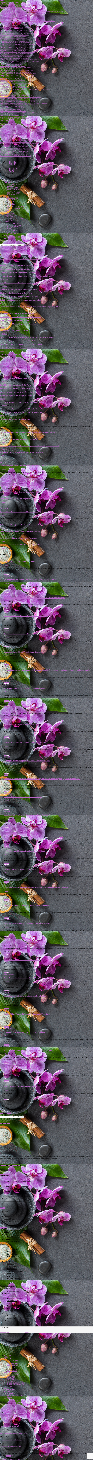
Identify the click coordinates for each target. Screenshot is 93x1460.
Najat (3, 423)
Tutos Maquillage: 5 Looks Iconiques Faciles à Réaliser (15, 39)
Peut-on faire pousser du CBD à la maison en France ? (15, 156)
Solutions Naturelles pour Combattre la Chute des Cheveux (16, 53)
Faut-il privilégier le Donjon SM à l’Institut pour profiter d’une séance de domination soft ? (26, 76)
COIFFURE (11, 242)
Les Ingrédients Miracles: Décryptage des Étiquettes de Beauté (17, 52)
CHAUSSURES (12, 188)
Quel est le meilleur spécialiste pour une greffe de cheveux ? (17, 95)
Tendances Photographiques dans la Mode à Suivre (14, 58)
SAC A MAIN (12, 195)
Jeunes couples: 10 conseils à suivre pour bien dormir (15, 128)
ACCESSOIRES (12, 184)
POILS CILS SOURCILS (15, 207)
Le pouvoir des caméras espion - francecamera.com (18, 1181)
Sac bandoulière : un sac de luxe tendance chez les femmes (17, 75)
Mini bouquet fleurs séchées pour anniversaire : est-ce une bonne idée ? (20, 97)
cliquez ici (54, 1158)
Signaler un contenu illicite (11, 1221)
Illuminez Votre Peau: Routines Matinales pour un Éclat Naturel (18, 44)
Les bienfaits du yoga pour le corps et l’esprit (13, 84)
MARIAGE (7, 235)
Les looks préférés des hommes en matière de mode (14, 118)
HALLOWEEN (12, 227)
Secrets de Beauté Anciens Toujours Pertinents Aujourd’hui (16, 47)
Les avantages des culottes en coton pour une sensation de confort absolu (21, 98)
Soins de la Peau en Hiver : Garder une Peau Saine (14, 35)
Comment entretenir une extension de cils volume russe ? (16, 139)
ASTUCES (11, 205)
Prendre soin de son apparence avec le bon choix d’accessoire (17, 104)
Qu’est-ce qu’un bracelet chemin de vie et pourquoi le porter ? (17, 108)
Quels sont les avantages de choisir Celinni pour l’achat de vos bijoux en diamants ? (24, 103)
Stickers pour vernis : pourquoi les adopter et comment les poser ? (18, 143)
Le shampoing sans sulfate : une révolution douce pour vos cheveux (19, 4)
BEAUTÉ (6, 196)
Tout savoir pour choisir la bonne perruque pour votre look (16, 117)
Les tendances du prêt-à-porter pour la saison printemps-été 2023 (18, 132)
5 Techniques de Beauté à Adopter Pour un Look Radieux (16, 78)
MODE (5, 238)
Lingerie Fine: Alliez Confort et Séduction (12, 28)
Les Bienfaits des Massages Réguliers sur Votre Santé (15, 27)
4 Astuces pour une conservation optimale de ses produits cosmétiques (20, 114)
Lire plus (6, 574)
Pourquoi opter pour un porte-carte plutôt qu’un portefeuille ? (17, 129)
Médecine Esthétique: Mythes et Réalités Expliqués (14, 151)
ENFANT (10, 213)
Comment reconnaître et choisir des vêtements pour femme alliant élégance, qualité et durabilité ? (27, 21)
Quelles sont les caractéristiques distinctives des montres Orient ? (18, 100)
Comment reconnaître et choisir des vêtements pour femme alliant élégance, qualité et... (31, 307)
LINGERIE (11, 191)
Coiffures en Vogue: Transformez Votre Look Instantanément (17, 31)
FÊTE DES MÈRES (14, 225)
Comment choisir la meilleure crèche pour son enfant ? (15, 121)
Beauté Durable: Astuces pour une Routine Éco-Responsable (17, 55)
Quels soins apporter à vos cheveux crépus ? (12, 115)
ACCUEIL (6, 179)
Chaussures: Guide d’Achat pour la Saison (12, 63)
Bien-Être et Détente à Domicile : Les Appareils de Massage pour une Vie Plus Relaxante (25, 89)
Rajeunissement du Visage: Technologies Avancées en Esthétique (18, 149)
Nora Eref (5, 310)
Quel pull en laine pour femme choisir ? (11, 64)
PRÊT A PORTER (13, 193)
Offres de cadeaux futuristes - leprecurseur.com (17, 1196)
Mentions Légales (9, 1219)
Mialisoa (4, 286)
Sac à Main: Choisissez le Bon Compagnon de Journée (15, 13)
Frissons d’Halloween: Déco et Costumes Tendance (14, 140)
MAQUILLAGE (12, 198)
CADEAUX (7, 222)
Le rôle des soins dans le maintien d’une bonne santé (15, 90)
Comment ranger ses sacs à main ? (10, 120)
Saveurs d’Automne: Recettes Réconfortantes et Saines (15, 7)
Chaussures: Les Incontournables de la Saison (13, 16)
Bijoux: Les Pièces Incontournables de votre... (13, 1433)
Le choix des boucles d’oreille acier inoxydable (13, 154)
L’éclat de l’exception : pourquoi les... (11, 1426)
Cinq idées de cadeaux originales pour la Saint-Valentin (15, 81)
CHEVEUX (11, 200)
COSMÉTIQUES (13, 189)
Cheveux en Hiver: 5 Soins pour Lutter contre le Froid (15, 72)
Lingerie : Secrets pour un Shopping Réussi (12, 66)
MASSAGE (11, 217)
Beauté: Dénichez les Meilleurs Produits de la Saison (15, 56)
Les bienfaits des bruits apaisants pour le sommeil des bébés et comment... (26, 276)
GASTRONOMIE (13, 234)
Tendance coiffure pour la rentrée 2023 (11, 92)
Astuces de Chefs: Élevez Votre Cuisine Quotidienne (15, 10)
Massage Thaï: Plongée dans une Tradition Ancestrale (15, 18)
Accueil (6, 1211)
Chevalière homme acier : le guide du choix (12, 2)
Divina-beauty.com (4, 1332)
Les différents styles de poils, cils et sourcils (12, 86)
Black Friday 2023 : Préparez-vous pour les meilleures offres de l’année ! (21, 131)
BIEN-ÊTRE (7, 215)
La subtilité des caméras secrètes (13, 1201)
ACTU (5, 181)
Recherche (21, 245)
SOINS (9, 210)
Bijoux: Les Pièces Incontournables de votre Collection (15, 67)
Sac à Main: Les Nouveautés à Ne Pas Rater (12, 45)
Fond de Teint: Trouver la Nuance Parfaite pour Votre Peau (16, 41)
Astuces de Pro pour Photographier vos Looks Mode (15, 14)
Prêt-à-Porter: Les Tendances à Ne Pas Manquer (13, 38)
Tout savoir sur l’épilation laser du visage (11, 123)
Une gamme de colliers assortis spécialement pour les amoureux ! (18, 148)
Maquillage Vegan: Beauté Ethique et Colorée (13, 50)
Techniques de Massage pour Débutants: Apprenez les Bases (17, 19)
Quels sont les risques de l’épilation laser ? (12, 109)
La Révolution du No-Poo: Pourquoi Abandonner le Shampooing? (18, 59)
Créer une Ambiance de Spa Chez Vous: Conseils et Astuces (17, 33)
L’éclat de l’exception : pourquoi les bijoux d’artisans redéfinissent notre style (22, 5)
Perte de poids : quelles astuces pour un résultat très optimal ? (17, 145)
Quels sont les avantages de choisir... (11, 1440)
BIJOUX (10, 186)
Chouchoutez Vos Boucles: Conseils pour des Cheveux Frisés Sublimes (20, 61)
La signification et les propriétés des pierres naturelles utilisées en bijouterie (21, 126)
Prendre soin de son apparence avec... (11, 1446)
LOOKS (10, 240)
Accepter (8, 1456)
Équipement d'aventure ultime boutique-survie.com (18, 1191)
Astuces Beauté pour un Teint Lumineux (11, 106)
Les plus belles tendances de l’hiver (10, 125)
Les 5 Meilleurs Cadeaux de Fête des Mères (12, 80)
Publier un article (8, 1214)
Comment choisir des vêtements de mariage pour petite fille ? (17, 112)
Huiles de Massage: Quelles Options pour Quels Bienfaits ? (16, 24)
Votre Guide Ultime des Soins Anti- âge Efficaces (14, 49)
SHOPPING (7, 182)
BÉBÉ (5, 211)
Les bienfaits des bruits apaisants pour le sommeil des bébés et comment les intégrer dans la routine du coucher (31, 11)
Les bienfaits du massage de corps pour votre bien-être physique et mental (21, 135)
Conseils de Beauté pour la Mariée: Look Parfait (13, 22)
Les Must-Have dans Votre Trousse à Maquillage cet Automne (17, 101)
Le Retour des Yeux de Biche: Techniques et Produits (15, 42)
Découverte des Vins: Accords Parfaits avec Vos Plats (15, 8)
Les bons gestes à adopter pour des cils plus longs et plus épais (18, 73)
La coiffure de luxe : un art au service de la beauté (14, 146)
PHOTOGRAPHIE (13, 237)
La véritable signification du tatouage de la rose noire (15, 94)
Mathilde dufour (5, 449)
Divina (4, 262)
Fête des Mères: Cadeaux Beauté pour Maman (13, 69)
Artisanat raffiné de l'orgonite (12, 1186)
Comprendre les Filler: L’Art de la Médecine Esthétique (15, 142)
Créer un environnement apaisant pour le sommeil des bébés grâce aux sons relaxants (24, 30)
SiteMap (27, 1332)
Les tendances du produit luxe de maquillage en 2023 (15, 83)
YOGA (9, 220)
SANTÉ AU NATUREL (15, 218)
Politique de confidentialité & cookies (10, 1459)
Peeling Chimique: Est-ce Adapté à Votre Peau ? (13, 153)
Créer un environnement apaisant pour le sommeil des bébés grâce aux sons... (27, 337)
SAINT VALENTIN (14, 230)
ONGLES (10, 201)
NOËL (9, 229)
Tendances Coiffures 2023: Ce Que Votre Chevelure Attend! (17, 70)
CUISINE (6, 232)
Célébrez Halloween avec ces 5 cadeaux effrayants (14, 87)
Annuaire (6, 1216)
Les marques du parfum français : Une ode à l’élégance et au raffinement (20, 137)
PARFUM (10, 203)
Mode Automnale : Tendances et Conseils (11, 25)
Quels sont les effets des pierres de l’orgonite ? (13, 111)
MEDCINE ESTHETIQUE (16, 208)
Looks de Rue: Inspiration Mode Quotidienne (13, 36)
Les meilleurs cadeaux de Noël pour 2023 (12, 134)
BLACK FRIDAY (13, 223)
